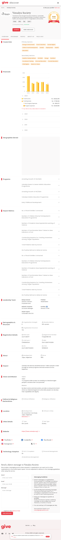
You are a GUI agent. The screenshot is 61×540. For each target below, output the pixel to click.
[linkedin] (9, 533)
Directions (25, 416)
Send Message (28, 29)
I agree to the (12, 511)
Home (2, 7)
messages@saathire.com (41, 510)
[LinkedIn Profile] (47, 306)
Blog (34, 525)
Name (3, 475)
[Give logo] (12, 526)
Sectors (28, 525)
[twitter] (13, 533)
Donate (16, 29)
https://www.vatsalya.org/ (30, 431)
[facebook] (6, 533)
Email (3, 481)
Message (4, 488)
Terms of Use (16, 511)
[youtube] (2, 533)
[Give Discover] (10, 3)
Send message (7, 513)
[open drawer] (58, 3)
